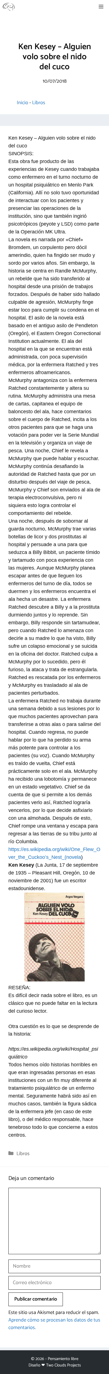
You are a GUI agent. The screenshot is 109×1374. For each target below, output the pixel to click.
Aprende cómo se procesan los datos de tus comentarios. (54, 1324)
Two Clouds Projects (63, 1365)
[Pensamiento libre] (9, 7)
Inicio (22, 103)
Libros (38, 103)
